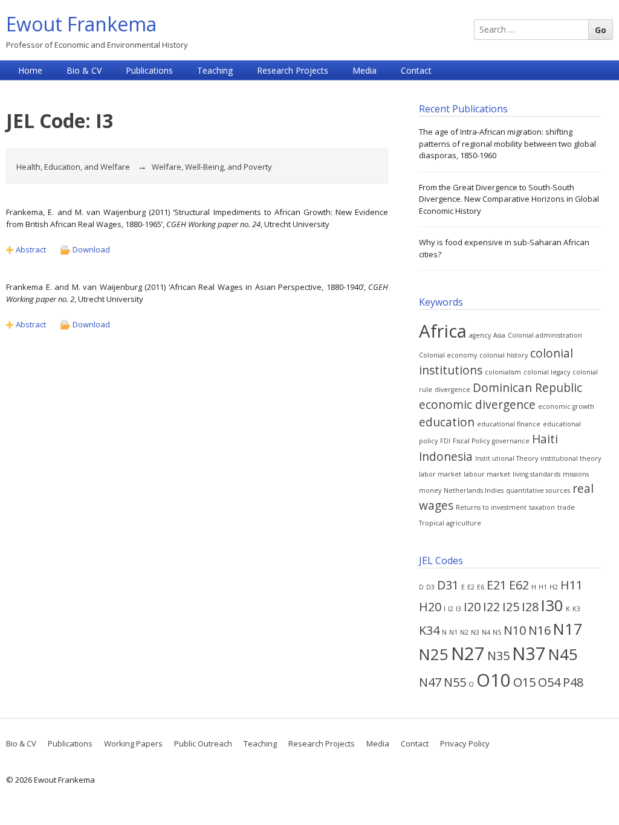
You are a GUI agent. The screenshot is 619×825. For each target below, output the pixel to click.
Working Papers (133, 743)
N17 (568, 629)
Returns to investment (491, 507)
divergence (452, 389)
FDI (445, 441)
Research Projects (292, 70)
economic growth (566, 406)
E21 (497, 585)
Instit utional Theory (506, 458)
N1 (453, 632)
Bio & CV (84, 70)
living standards (536, 474)
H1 (543, 587)
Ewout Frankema (81, 24)
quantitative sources (538, 490)
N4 (486, 632)
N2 (464, 632)
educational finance (508, 424)
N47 (430, 682)
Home (30, 70)
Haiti (545, 439)
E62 (519, 585)
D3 (430, 587)
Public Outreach (203, 743)
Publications (149, 70)
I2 (450, 609)
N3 (475, 632)
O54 (549, 682)
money (430, 490)
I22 (491, 607)
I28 (530, 607)
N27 (468, 653)
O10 (493, 680)
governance (511, 441)
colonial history (503, 355)
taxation (542, 507)
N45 (563, 654)
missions (576, 474)
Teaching (215, 70)
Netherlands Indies (474, 490)
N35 (498, 655)
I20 (472, 607)
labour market (487, 474)
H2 (553, 587)
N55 (455, 682)
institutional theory (570, 458)
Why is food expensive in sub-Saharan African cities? (504, 248)
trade (566, 507)
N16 (539, 630)
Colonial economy (448, 355)
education (447, 422)
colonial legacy (546, 372)
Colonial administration (545, 335)
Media (364, 70)
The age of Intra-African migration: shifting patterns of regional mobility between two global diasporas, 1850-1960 (507, 143)
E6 (480, 587)
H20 (430, 607)
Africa (443, 331)
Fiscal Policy (471, 441)
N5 (497, 632)
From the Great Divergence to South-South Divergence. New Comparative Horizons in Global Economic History (509, 199)
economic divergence (477, 404)
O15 (524, 682)
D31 (448, 585)
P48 (573, 682)
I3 (458, 609)
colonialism (503, 372)
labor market (440, 474)
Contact (416, 70)
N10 (515, 630)
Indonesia (446, 456)
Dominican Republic (527, 388)
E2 (471, 587)
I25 (510, 607)
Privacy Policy (465, 743)
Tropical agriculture (450, 523)
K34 (429, 630)
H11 (571, 585)
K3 (576, 609)
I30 (552, 605)
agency (480, 335)
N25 (434, 654)
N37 (529, 653)
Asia (499, 335)
